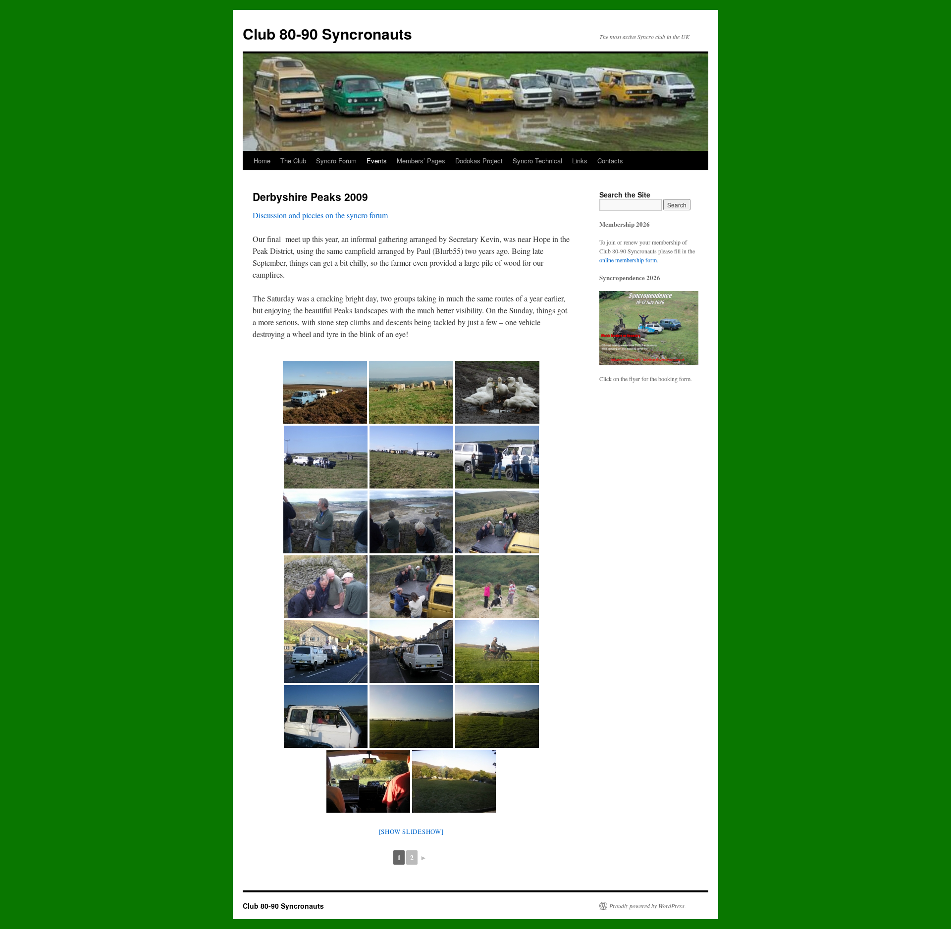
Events (377, 160)
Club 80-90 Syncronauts (327, 33)
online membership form (628, 260)
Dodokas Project (479, 160)
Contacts (610, 160)
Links (579, 160)
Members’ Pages (421, 160)
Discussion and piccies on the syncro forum (320, 215)
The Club (293, 160)
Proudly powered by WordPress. (647, 906)
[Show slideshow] (411, 831)
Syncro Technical (537, 160)
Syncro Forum (336, 160)
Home (262, 160)
